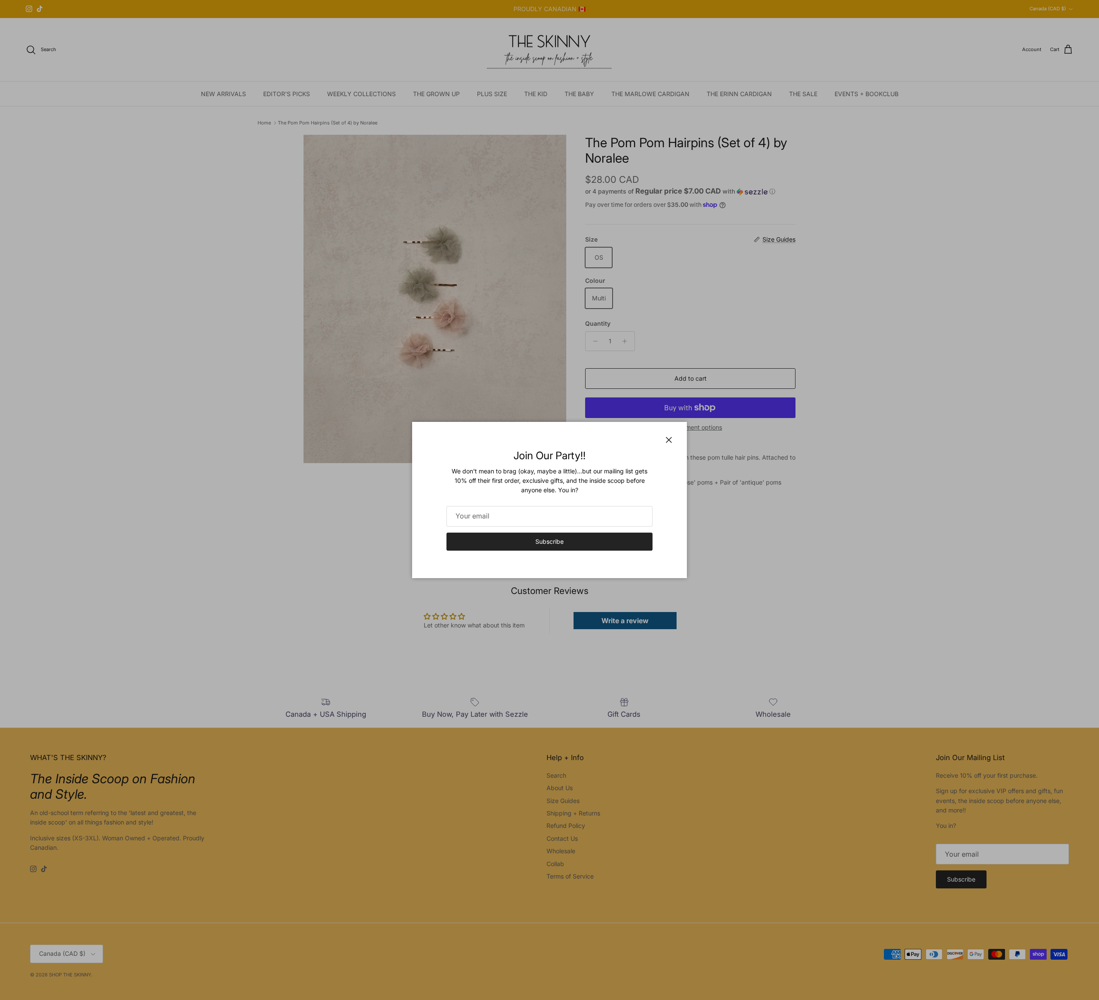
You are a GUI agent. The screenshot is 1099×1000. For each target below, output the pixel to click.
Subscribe (549, 541)
